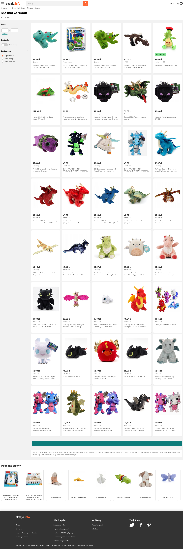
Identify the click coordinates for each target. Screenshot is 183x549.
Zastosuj (5, 34)
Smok (37, 8)
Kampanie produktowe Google (65, 537)
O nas (18, 525)
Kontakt (19, 529)
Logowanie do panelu (61, 529)
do (10, 30)
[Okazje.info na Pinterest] (149, 525)
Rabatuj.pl (95, 529)
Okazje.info (5, 8)
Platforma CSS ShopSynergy (64, 533)
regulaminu (76, 545)
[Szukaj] (56, 2)
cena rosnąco (9, 59)
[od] (5, 30)
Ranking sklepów (22, 537)
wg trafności (9, 56)
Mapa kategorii (97, 525)
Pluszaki (30, 8)
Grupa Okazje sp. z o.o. (34, 545)
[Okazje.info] (13, 3)
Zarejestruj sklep (60, 525)
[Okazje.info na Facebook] (141, 525)
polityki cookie (88, 545)
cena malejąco (10, 61)
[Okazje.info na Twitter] (131, 525)
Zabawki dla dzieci (18, 8)
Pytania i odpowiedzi (61, 541)
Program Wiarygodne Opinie (26, 533)
